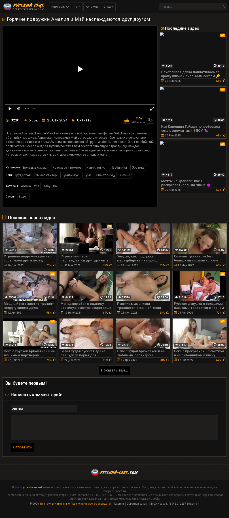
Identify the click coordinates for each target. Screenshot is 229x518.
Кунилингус (70, 175)
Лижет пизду (105, 175)
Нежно (125, 175)
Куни (87, 175)
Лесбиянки (118, 167)
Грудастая (23, 175)
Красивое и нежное (67, 167)
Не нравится (150, 120)
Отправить (22, 447)
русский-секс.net (32, 487)
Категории (58, 6)
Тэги (77, 6)
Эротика (138, 167)
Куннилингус (96, 167)
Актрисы (92, 6)
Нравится (126, 120)
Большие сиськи (35, 167)
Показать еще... (114, 370)
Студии (108, 6)
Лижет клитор (46, 175)
